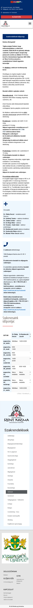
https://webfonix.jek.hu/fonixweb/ (15, 290)
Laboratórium (11, 468)
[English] (15, 2)
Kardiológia (11, 464)
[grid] (7, 336)
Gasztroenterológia (13, 456)
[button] (16, 17)
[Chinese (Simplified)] (12, 2)
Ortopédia (10, 480)
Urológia (10, 504)
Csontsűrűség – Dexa (13, 512)
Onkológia (10, 476)
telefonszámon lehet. (13, 132)
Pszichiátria (11, 484)
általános (8, 67)
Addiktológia (11, 435)
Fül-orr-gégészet (12, 452)
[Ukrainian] (21, 2)
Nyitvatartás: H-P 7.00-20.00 (10, 12)
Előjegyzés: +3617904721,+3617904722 (13, 9)
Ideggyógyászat (12, 460)
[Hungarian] (18, 2)
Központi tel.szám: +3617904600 (11, 7)
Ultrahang (10, 520)
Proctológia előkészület (11, 176)
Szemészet (11, 496)
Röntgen (10, 508)
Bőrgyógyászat (11, 448)
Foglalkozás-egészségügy (15, 524)
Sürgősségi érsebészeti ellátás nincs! (15, 140)
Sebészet (10, 492)
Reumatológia (11, 488)
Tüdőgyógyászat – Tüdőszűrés (16, 500)
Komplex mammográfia (14, 516)
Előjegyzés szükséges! (14, 136)
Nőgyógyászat (11, 472)
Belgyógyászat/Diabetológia (15, 444)
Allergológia (11, 439)
